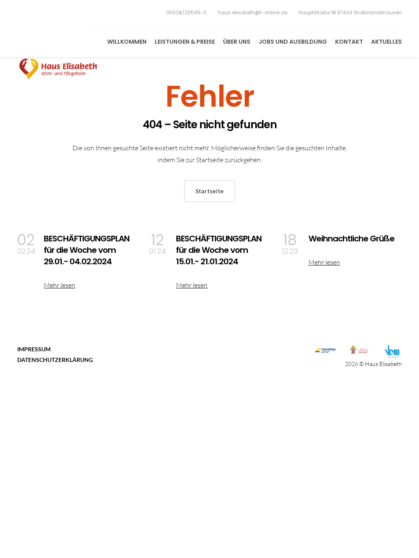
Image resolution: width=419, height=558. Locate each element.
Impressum (34, 349)
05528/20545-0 (187, 12)
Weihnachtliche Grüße (351, 238)
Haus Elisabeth (383, 363)
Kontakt (349, 42)
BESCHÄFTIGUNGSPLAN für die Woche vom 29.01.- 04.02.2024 (86, 250)
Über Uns (236, 42)
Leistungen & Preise (185, 42)
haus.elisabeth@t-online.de (252, 12)
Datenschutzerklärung (55, 359)
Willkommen (126, 42)
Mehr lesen (59, 285)
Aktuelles (386, 42)
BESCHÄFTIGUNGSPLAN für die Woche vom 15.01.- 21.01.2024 (218, 250)
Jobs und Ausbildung (293, 42)
